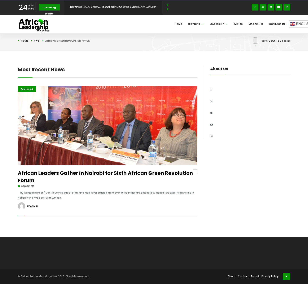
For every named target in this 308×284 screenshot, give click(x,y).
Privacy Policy (269, 276)
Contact (243, 276)
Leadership (217, 24)
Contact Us (277, 24)
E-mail (255, 276)
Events (238, 24)
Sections (194, 24)
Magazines (255, 24)
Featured (27, 89)
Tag (36, 40)
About (232, 276)
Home (178, 24)
